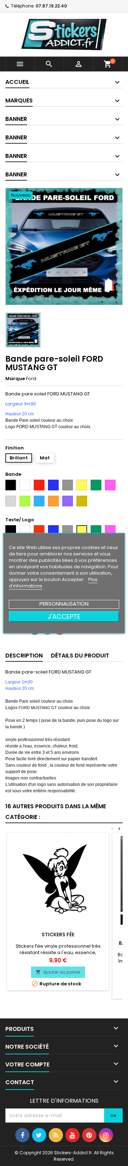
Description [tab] (24, 655)
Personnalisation (64, 603)
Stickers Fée (58, 934)
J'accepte (64, 616)
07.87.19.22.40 (51, 6)
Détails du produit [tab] (80, 655)
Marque (15, 379)
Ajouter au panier (58, 972)
